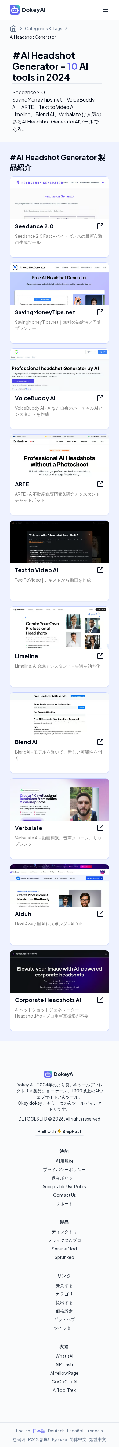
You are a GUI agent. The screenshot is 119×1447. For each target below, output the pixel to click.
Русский (59, 1439)
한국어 (19, 1439)
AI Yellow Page (64, 1373)
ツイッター (64, 1328)
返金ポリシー (64, 1178)
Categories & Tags (43, 28)
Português (38, 1439)
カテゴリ (64, 1293)
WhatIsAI (64, 1356)
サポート (64, 1203)
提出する (64, 1302)
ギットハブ (64, 1319)
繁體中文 (97, 1439)
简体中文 (78, 1439)
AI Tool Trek (64, 1390)
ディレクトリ (64, 1231)
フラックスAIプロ (64, 1240)
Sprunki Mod (64, 1248)
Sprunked (64, 1257)
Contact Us (64, 1195)
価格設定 (64, 1310)
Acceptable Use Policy (64, 1186)
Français (94, 1430)
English (23, 1430)
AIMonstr (65, 1364)
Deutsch (56, 1430)
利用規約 (64, 1161)
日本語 (39, 1430)
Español (75, 1430)
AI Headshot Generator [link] (33, 37)
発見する (64, 1285)
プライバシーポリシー (64, 1169)
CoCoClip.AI (64, 1381)
